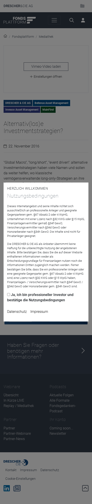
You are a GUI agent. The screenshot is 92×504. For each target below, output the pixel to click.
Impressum (39, 312)
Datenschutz (17, 312)
